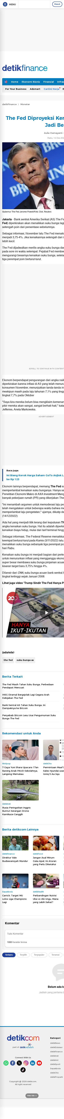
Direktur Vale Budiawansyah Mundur (15, 859)
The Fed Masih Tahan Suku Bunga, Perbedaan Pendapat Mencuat (28, 686)
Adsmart (35, 89)
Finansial (48, 81)
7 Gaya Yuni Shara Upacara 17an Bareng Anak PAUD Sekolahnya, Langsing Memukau (20, 770)
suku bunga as (25, 660)
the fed (8, 660)
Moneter (25, 104)
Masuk (57, 4)
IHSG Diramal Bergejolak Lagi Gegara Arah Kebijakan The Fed (25, 696)
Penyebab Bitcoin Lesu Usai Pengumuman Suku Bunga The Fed (29, 717)
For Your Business (15, 89)
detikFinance (9, 104)
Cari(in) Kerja (51, 89)
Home (14, 81)
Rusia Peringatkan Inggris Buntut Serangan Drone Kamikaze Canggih (16, 811)
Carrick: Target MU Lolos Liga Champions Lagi (14, 898)
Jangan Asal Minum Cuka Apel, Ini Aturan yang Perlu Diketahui (44, 861)
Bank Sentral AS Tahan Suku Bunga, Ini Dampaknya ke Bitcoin (23, 706)
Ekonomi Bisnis (31, 81)
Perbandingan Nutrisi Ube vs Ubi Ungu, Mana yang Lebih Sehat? (45, 898)
